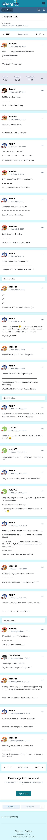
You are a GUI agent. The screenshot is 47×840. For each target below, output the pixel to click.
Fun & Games (23, 25)
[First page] (3, 34)
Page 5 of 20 (23, 34)
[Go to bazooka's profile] (4, 45)
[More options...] (42, 45)
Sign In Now (23, 793)
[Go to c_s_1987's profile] (4, 428)
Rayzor (12, 89)
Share (11, 807)
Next (38, 34)
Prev (8, 34)
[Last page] (43, 34)
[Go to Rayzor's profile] (4, 90)
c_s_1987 (13, 427)
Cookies (28, 831)
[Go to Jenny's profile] (4, 145)
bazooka (7, 23)
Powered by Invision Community (23, 836)
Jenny (12, 144)
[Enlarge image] (20, 326)
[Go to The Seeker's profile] (4, 657)
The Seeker (14, 655)
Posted (17, 46)
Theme (18, 831)
